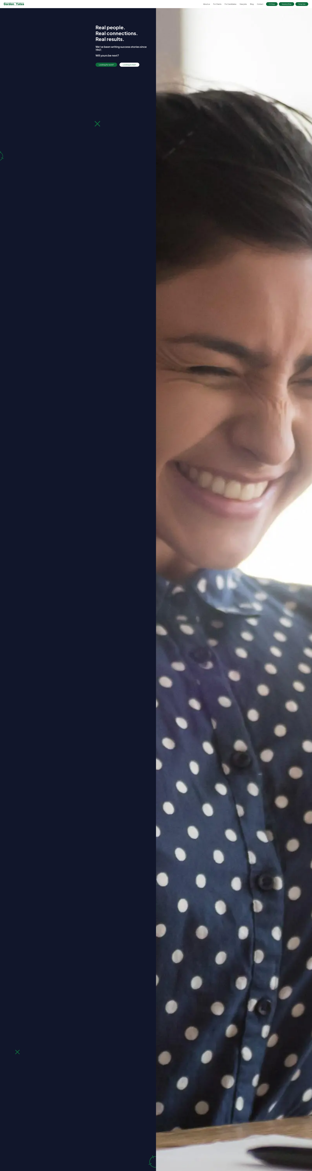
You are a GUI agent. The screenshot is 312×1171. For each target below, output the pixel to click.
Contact (260, 4)
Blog (252, 4)
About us (206, 4)
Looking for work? (106, 65)
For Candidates (230, 4)
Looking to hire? (129, 65)
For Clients (217, 4)
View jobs (243, 4)
